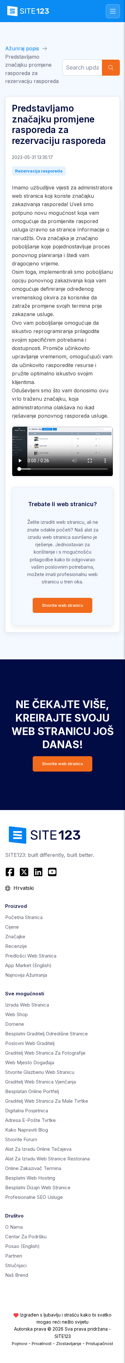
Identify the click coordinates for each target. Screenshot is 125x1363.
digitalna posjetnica (26, 1111)
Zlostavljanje (68, 1343)
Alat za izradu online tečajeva (38, 1149)
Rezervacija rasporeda (39, 170)
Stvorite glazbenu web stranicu (39, 1072)
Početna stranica (24, 917)
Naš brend (16, 1275)
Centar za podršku (25, 1236)
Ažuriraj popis (22, 48)
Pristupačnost (99, 1343)
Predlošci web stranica (30, 956)
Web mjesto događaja (29, 1062)
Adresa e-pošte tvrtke (30, 1120)
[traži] (111, 68)
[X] (24, 871)
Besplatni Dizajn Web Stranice (38, 1187)
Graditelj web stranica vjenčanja (40, 1082)
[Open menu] (113, 11)
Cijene (12, 927)
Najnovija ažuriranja (26, 975)
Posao (22, 1246)
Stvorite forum (21, 1139)
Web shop (16, 1014)
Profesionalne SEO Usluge (34, 1197)
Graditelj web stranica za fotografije (45, 1053)
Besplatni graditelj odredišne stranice (46, 1034)
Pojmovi (19, 1343)
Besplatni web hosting (30, 1178)
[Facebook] (10, 871)
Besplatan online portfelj (32, 1091)
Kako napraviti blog (26, 1130)
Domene (14, 1024)
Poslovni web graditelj (29, 1043)
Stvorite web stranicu (62, 605)
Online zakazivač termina (33, 1168)
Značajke (15, 936)
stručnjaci (16, 1265)
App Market (28, 965)
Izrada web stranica (27, 1005)
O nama (14, 1227)
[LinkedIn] (38, 871)
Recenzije (16, 946)
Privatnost (42, 1343)
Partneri (13, 1256)
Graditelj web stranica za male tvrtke (46, 1101)
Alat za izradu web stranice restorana (47, 1159)
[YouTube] (52, 871)
